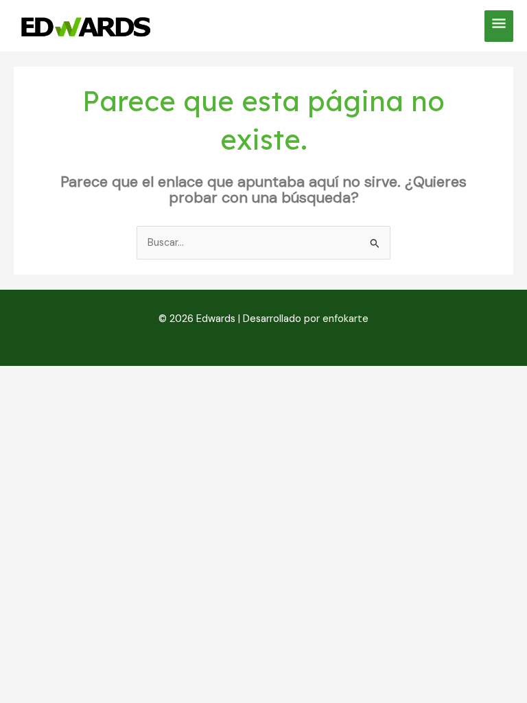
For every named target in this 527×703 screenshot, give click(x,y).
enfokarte (345, 318)
